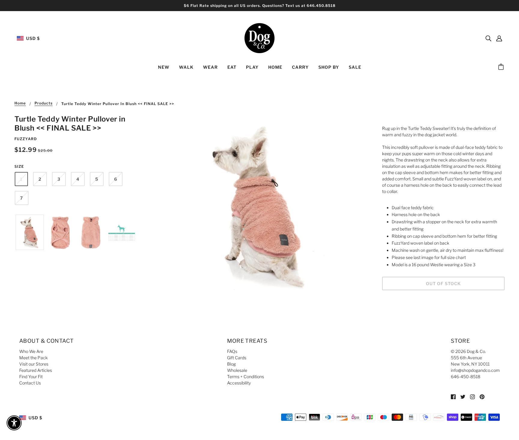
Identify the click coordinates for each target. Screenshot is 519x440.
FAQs (232, 351)
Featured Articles (35, 370)
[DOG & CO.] (259, 37)
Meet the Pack (33, 357)
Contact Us (30, 382)
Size (19, 166)
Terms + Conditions (245, 376)
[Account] (499, 38)
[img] (488, 38)
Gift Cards (236, 357)
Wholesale (237, 370)
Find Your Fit (31, 376)
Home (20, 103)
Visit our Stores (33, 363)
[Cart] (501, 67)
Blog (231, 363)
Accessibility (239, 382)
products (44, 103)
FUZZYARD (25, 139)
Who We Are (31, 351)
